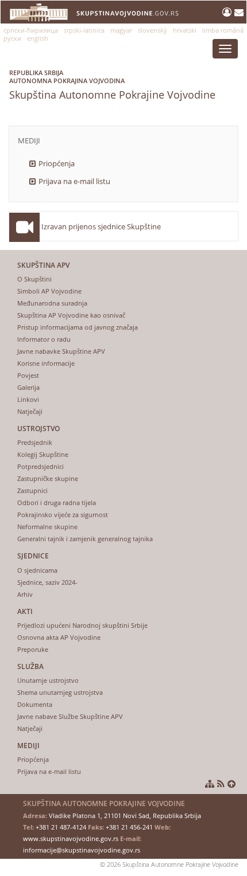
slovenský (152, 30)
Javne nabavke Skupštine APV (61, 351)
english (37, 38)
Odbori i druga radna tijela (56, 502)
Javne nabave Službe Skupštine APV (70, 716)
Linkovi (28, 399)
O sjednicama (37, 570)
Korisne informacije (46, 363)
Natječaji (30, 411)
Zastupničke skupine (47, 478)
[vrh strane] (231, 783)
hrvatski (184, 30)
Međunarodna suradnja (52, 303)
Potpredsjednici (40, 466)
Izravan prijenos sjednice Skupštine (101, 226)
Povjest (28, 375)
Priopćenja (56, 163)
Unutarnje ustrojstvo (48, 680)
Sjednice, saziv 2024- (47, 582)
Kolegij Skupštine (42, 454)
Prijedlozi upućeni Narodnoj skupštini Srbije (82, 625)
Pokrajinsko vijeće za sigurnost (62, 514)
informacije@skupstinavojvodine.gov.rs (81, 850)
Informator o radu (44, 339)
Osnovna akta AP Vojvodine (59, 637)
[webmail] (239, 12)
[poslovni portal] (228, 12)
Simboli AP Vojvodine (49, 291)
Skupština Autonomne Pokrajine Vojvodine (112, 84)
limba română (223, 30)
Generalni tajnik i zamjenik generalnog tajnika (85, 538)
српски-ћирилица (30, 30)
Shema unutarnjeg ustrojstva (60, 692)
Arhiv (25, 594)
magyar (121, 30)
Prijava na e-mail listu (74, 181)
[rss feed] (221, 783)
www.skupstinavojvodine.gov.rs (70, 838)
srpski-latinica (84, 30)
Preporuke (32, 649)
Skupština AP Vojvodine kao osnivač (71, 315)
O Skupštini (34, 279)
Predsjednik (34, 442)
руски (12, 38)
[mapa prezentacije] (209, 783)
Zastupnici (32, 490)
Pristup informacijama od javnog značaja (77, 327)
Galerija (28, 387)
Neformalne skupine (47, 526)
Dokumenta (34, 704)
